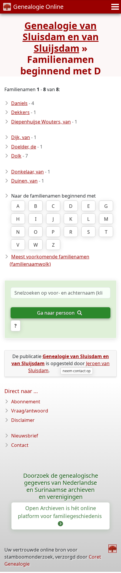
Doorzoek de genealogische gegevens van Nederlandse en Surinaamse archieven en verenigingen (60, 486)
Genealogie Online (38, 7)
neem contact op (76, 370)
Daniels (19, 103)
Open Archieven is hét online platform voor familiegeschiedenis (60, 511)
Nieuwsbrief (24, 435)
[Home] (112, 548)
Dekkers (20, 112)
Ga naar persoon (56, 313)
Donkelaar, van (27, 171)
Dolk (16, 156)
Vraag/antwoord (29, 410)
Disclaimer (23, 420)
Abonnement (25, 401)
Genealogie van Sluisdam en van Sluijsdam (61, 36)
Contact (19, 445)
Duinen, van (24, 181)
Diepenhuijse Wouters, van (41, 121)
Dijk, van (20, 137)
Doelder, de (23, 146)
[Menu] (114, 6)
